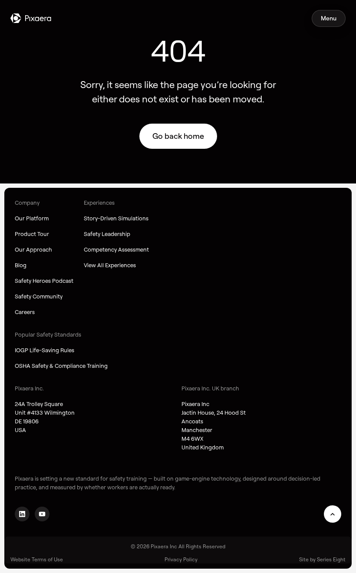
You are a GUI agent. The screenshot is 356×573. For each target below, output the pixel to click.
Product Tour (32, 233)
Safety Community (39, 296)
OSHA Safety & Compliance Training (61, 365)
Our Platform (32, 218)
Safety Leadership (107, 233)
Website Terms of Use (36, 559)
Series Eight (331, 559)
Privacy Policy (181, 559)
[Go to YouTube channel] (42, 514)
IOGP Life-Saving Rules (44, 350)
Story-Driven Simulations (116, 218)
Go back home (178, 136)
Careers (25, 311)
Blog (20, 265)
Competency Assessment (116, 249)
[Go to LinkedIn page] (22, 514)
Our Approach (33, 249)
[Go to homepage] (30, 18)
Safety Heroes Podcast (44, 280)
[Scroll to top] (332, 514)
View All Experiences (110, 265)
